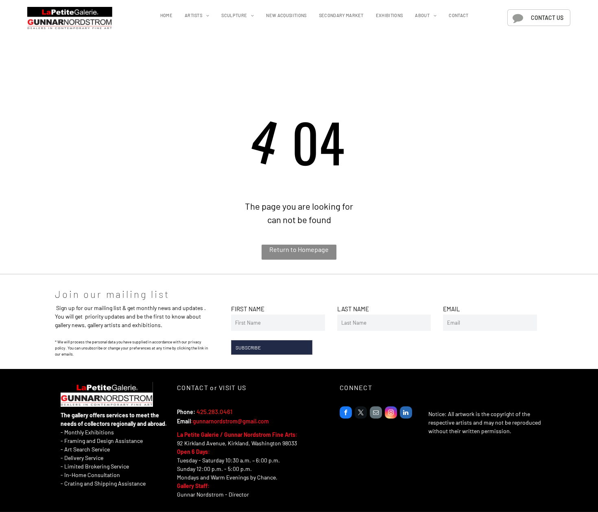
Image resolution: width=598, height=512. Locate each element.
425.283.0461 (214, 411)
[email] (376, 413)
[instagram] (391, 413)
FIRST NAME (247, 308)
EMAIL (451, 308)
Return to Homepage (299, 249)
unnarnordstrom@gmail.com (232, 421)
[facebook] (346, 413)
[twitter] (361, 413)
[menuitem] (166, 15)
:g (193, 421)
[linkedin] (406, 413)
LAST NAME (353, 308)
